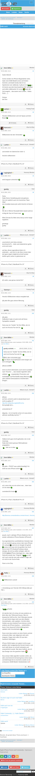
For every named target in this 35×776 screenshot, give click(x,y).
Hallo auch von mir (7, 705)
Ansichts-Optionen (29, 26)
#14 (33, 460)
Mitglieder (26, 767)
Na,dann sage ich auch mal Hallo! (11, 698)
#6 (33, 192)
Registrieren (16, 8)
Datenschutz (4, 752)
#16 (33, 511)
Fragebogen (4, 707)
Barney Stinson (30, 725)
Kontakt (5, 767)
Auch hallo (4, 690)
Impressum (28, 750)
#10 (33, 313)
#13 (33, 435)
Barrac (2, 699)
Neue (8, 12)
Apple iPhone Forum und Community (7, 17)
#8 (33, 276)
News (21, 12)
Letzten (14, 12)
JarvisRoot (31, 701)
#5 (33, 176)
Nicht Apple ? (20, 17)
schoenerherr (4, 715)
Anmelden (6, 8)
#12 (33, 393)
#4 (33, 148)
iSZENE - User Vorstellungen (7, 18)
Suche (26, 12)
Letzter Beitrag (23, 693)
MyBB (26, 774)
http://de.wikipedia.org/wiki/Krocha (13, 403)
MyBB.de (15, 774)
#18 (33, 576)
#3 (33, 130)
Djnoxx (32, 717)
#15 (33, 481)
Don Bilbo (5, 344)
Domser (3, 692)
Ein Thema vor (21, 670)
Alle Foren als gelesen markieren (11, 760)
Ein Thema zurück (8, 670)
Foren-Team (15, 767)
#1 (33, 71)
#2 (33, 112)
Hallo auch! (4, 721)
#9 (33, 293)
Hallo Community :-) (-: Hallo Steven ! (12, 713)
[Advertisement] (17, 46)
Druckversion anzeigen (7, 730)
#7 (33, 238)
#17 (33, 528)
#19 (33, 602)
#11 (33, 340)
